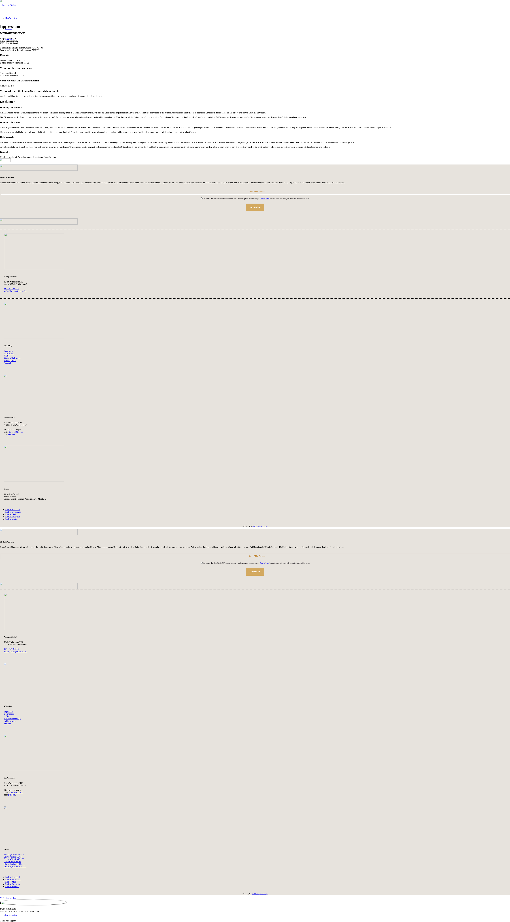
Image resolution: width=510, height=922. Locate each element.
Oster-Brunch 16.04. (12, 861)
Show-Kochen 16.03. (13, 857)
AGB (6, 356)
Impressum (8, 351)
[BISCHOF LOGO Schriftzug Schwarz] (8, 5)
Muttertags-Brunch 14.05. (15, 866)
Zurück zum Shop (31, 911)
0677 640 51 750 (16, 432)
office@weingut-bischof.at (15, 291)
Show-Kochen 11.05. (13, 864)
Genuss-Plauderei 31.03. (14, 859)
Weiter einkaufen (10, 915)
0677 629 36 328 (11, 289)
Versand (7, 363)
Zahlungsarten (10, 360)
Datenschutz (264, 199)
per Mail (11, 434)
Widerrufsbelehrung (12, 358)
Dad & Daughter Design (259, 526)
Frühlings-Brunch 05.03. (14, 854)
